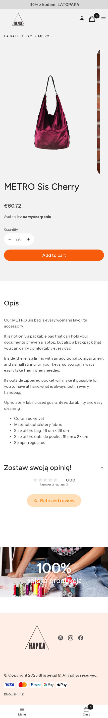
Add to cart (54, 255)
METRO (43, 36)
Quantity (11, 229)
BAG (29, 36)
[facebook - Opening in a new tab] (81, 638)
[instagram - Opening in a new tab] (71, 638)
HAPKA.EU (12, 36)
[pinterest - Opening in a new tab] (61, 638)
